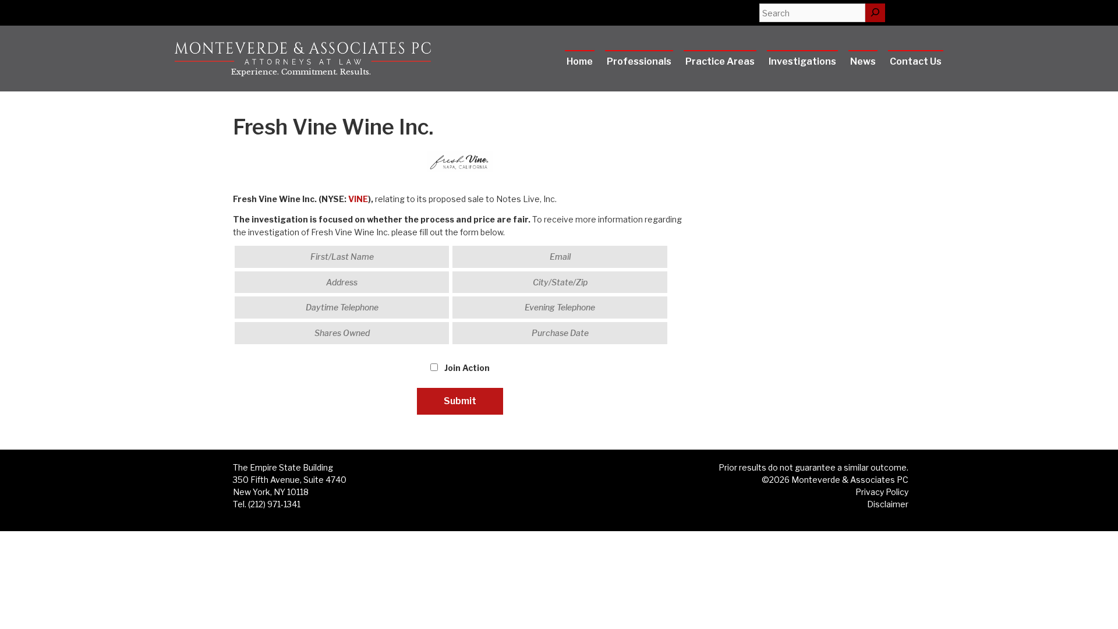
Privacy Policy (881, 492)
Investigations (802, 61)
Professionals (639, 61)
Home (580, 61)
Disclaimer (887, 504)
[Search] (875, 12)
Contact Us (916, 61)
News (863, 61)
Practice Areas (720, 61)
